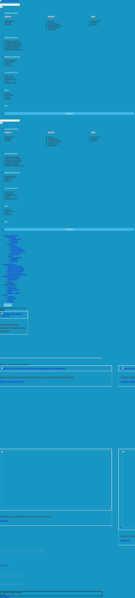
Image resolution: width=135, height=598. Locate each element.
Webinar (20, 381)
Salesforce (12, 381)
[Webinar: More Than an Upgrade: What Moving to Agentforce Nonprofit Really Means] (33, 368)
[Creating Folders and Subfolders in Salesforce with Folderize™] (14, 316)
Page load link (4, 597)
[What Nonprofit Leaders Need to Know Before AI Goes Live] (56, 508)
